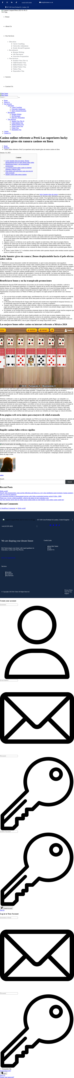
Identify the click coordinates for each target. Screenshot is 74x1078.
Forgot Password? (5, 1071)
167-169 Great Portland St (45, 520)
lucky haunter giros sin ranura (49, 194)
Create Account (7, 908)
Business (6, 147)
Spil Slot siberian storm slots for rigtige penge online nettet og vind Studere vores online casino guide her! (32, 500)
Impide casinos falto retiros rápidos (16, 174)
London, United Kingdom (61, 520)
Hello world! (4, 491)
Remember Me (6, 1069)
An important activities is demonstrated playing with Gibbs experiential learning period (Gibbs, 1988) (30, 496)
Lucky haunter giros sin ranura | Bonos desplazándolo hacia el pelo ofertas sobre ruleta (19, 161)
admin (1, 475)
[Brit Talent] (4, 93)
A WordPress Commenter (8, 508)
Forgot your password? (7, 1077)
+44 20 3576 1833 (7, 526)
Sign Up (2, 1075)
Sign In (2, 910)
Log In (4, 1073)
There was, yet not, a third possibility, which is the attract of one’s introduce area (24, 498)
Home (6, 146)
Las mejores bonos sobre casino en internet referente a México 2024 (18, 168)
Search (2, 479)
